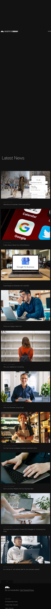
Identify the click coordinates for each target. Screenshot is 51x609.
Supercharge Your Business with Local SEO (16, 286)
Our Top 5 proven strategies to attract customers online (20, 448)
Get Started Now (27, 590)
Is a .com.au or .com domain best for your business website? (21, 569)
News (11, 283)
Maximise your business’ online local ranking (16, 204)
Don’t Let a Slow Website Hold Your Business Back (18, 489)
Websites (13, 364)
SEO (10, 242)
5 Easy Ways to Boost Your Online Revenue (16, 245)
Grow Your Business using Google (13, 407)
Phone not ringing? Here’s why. (12, 326)
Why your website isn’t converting (13, 367)
